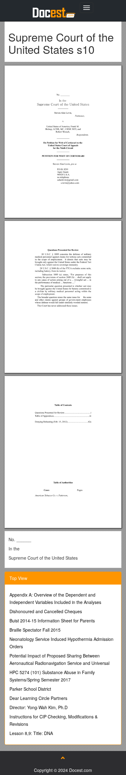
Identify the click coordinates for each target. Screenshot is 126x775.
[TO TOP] (63, 758)
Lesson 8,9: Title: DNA (31, 733)
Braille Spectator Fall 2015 (35, 630)
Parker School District (30, 689)
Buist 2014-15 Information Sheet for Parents (52, 620)
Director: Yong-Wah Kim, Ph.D (38, 707)
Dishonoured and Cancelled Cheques (45, 611)
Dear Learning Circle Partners (38, 698)
